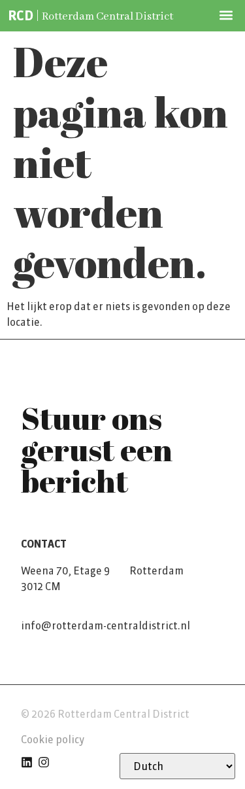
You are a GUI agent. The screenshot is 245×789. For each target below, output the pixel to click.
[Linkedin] (27, 762)
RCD (20, 15)
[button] (226, 15)
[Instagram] (44, 762)
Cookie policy (52, 739)
